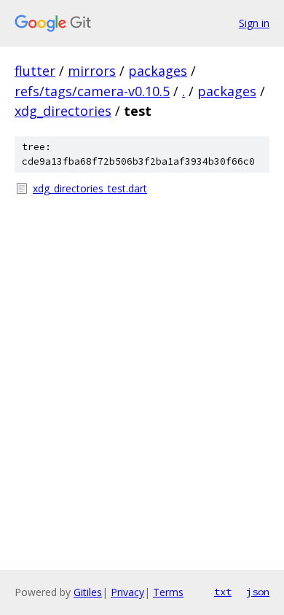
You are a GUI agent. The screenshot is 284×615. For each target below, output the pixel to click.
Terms (168, 592)
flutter (35, 70)
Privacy (127, 592)
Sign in (254, 23)
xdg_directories (63, 111)
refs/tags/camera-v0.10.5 (92, 91)
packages (157, 70)
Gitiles (88, 592)
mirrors (92, 70)
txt (223, 591)
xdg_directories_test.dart (90, 188)
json (257, 591)
